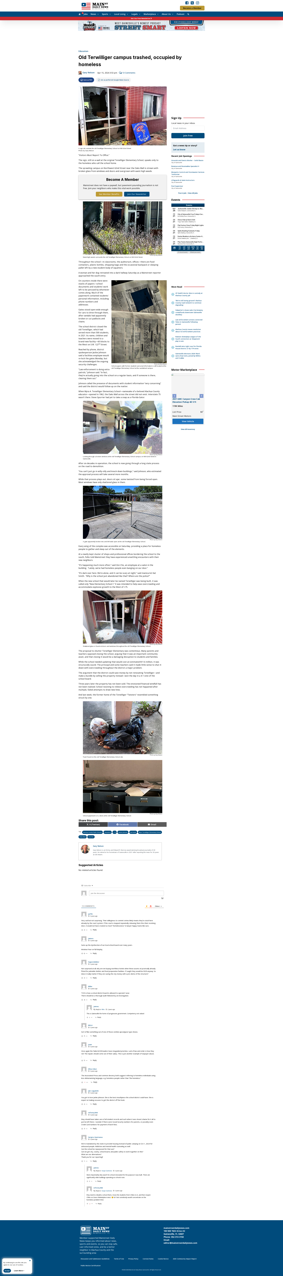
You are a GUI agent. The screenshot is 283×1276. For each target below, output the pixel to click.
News (93, 14)
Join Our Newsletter (136, 194)
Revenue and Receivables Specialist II (185, 166)
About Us (166, 14)
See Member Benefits (109, 194)
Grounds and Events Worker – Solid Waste (187, 160)
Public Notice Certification (91, 1266)
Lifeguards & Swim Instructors (182, 180)
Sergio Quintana (107, 1171)
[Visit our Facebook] (187, 3)
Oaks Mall (83, 837)
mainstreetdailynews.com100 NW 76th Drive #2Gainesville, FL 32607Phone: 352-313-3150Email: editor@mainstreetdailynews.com (180, 1235)
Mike (103, 1009)
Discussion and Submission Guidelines (95, 1259)
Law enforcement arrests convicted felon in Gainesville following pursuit (188, 322)
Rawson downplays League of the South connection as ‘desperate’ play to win (188, 339)
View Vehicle (188, 420)
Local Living (119, 14)
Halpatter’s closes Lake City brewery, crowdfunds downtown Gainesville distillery (189, 312)
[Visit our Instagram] (197, 3)
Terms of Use (119, 1259)
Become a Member (192, 8)
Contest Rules (148, 1259)
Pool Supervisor (177, 186)
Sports (105, 14)
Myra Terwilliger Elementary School (150, 832)
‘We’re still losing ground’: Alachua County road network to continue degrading (188, 303)
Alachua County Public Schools (92, 832)
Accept (7, 1271)
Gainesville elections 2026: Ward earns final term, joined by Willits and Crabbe (187, 356)
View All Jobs (193, 193)
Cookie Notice (163, 1259)
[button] (174, 396)
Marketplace (150, 14)
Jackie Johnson (123, 832)
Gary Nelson (89, 72)
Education (83, 51)
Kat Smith (133, 832)
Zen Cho (91, 837)
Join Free (188, 135)
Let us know (179, 149)
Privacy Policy (133, 1259)
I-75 (115, 832)
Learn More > (19, 1271)
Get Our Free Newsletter (140, 18)
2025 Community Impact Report (185, 1259)
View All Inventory (188, 429)
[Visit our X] (192, 3)
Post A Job (182, 193)
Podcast (180, 14)
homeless (108, 832)
